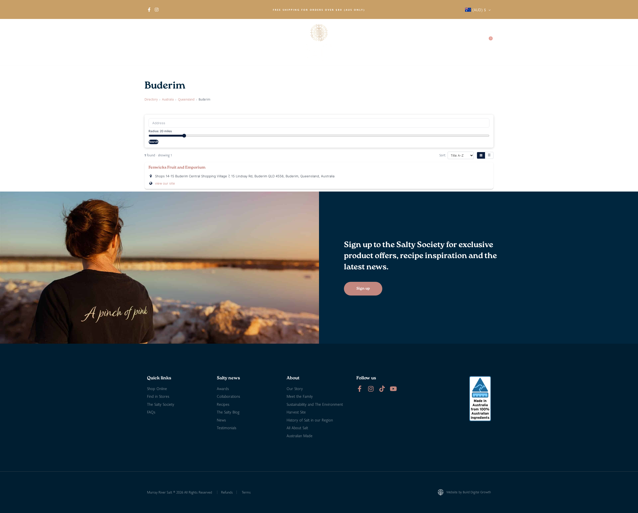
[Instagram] (371, 389)
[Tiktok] (382, 389)
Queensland (186, 99)
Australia (168, 99)
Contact (471, 42)
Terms (246, 492)
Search (154, 141)
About (152, 42)
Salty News (410, 42)
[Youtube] (393, 389)
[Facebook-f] (359, 389)
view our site (165, 183)
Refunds (227, 492)
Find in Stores (203, 42)
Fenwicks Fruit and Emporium (177, 168)
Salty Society (444, 42)
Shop (174, 42)
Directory (151, 99)
